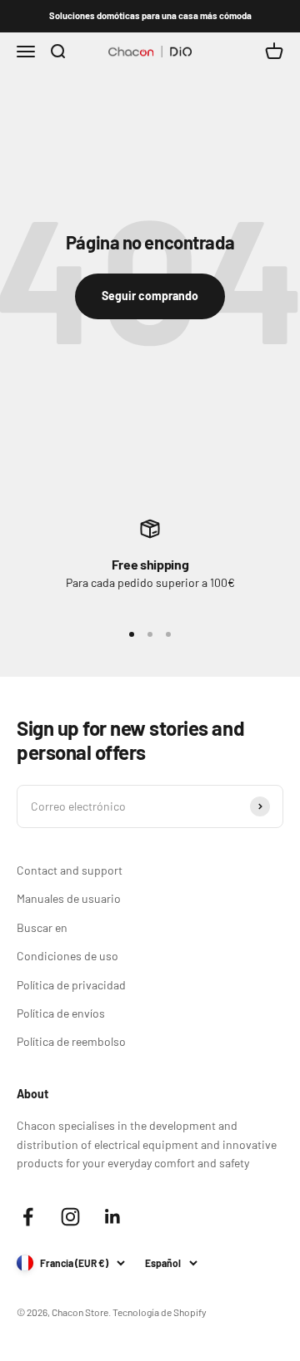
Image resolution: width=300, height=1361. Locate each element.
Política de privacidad (71, 985)
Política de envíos (61, 1013)
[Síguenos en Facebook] (28, 1217)
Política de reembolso (71, 1041)
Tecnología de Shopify (159, 1312)
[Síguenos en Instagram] (70, 1217)
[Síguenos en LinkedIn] (113, 1217)
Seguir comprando (150, 295)
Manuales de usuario (69, 898)
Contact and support (69, 870)
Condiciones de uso (67, 956)
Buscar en (42, 927)
